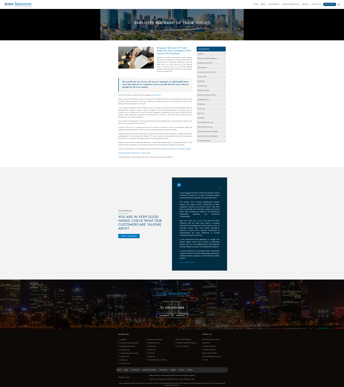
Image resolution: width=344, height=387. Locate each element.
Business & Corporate (155, 316)
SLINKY (127, 354)
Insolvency (151, 333)
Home (119, 347)
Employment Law (153, 320)
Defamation (152, 323)
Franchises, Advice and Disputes (186, 320)
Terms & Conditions (182, 323)
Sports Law (151, 326)
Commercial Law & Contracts (129, 330)
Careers (181, 347)
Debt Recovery (125, 326)
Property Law (124, 333)
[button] (221, 187)
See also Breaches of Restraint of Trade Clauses (134, 153)
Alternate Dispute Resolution (129, 320)
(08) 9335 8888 (174, 284)
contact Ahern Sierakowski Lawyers (179, 149)
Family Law (123, 337)
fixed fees (157, 95)
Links (193, 356)
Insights (173, 347)
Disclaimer (187, 356)
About (126, 347)
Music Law (151, 330)
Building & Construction (127, 323)
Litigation (123, 316)
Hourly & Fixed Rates (149, 347)
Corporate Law (125, 340)
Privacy (181, 356)
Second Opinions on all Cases (157, 337)
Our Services (135, 347)
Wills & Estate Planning (183, 316)
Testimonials (163, 347)
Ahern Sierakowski (160, 356)
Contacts (190, 347)
